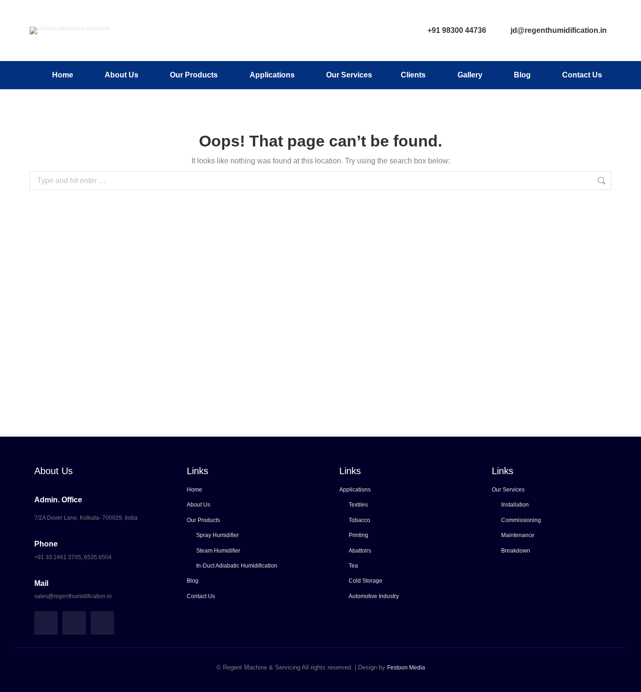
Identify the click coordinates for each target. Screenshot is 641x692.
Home (194, 489)
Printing (358, 535)
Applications (355, 489)
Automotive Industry (374, 596)
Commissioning (521, 520)
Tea (353, 565)
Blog (192, 580)
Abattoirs (360, 550)
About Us (198, 504)
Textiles (358, 504)
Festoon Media (406, 667)
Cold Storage (365, 580)
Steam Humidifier (218, 550)
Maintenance (517, 535)
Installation (515, 504)
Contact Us (201, 596)
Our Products (203, 520)
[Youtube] (102, 623)
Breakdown (515, 550)
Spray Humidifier (217, 535)
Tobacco (359, 520)
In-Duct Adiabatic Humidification (236, 565)
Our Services (508, 489)
